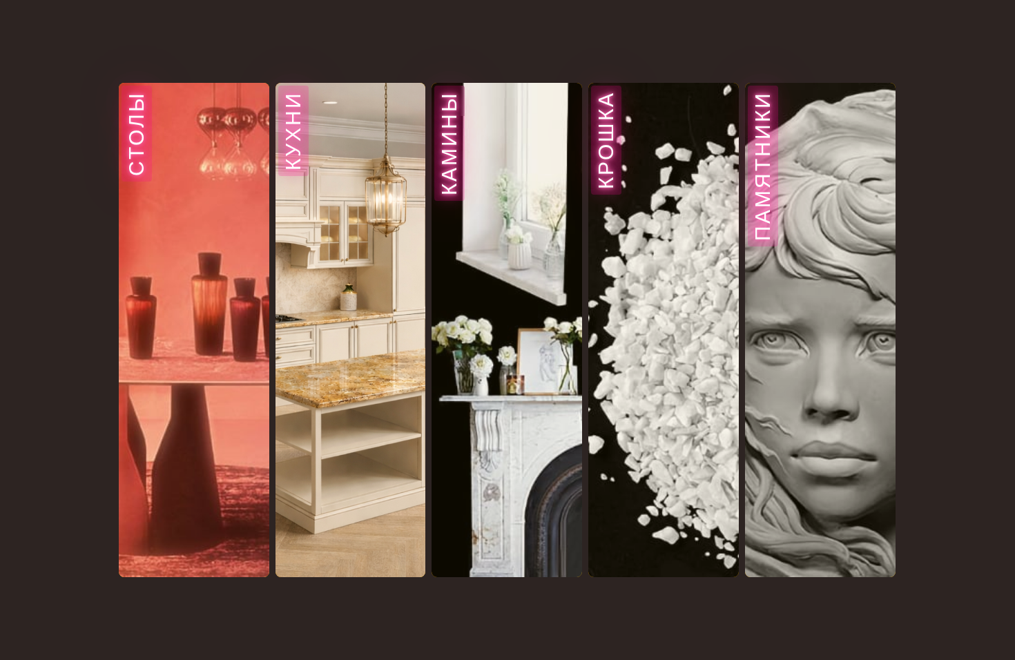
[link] (194, 330)
